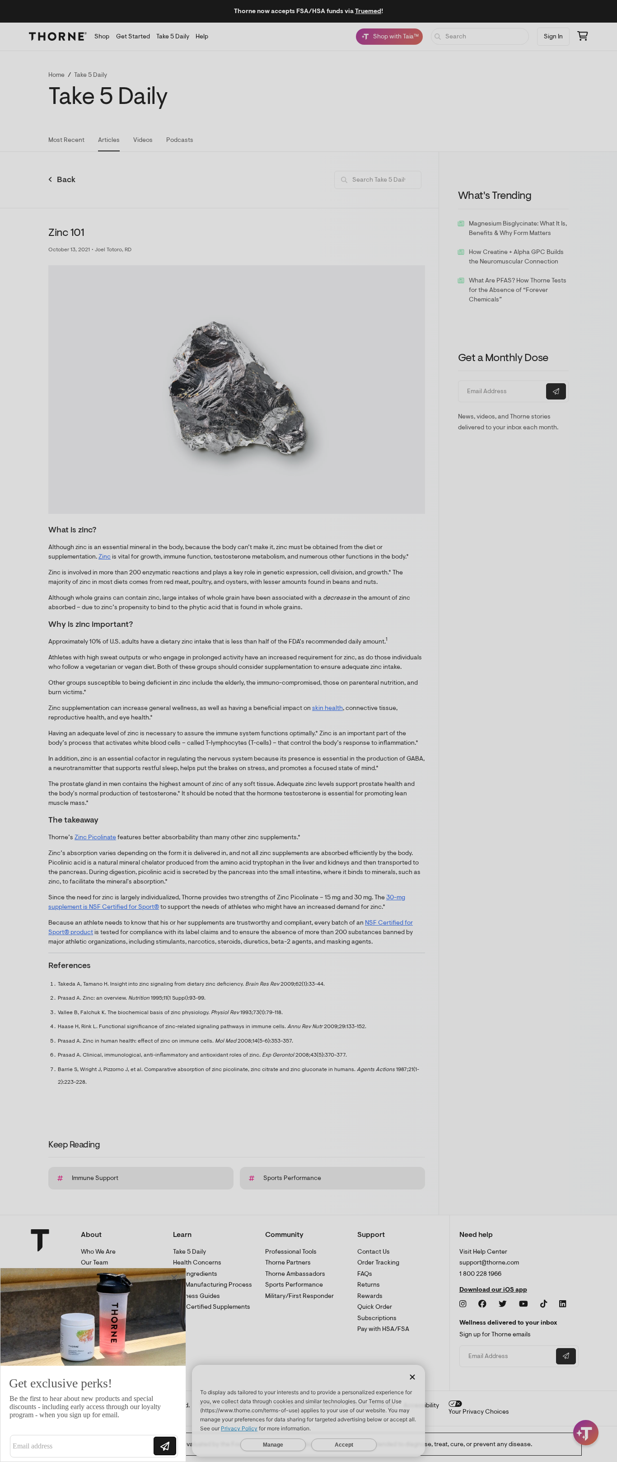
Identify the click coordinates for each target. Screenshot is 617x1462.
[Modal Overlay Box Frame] (93, 1365)
